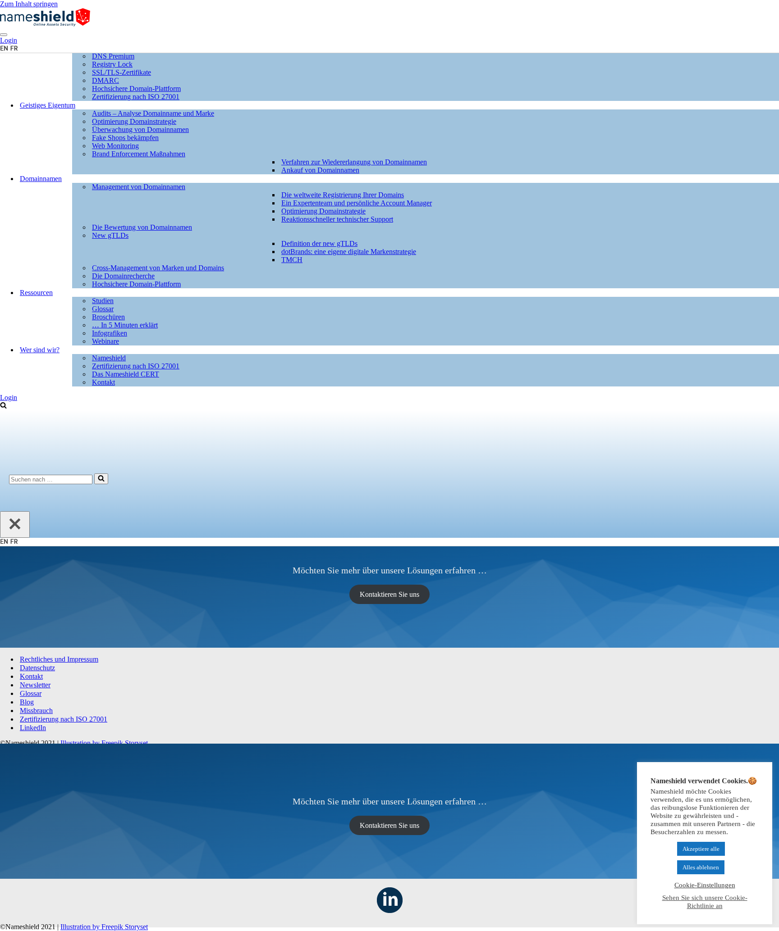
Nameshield (109, 358)
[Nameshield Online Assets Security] (45, 24)
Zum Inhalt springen (29, 4)
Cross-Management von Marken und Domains (158, 268)
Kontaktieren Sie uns (389, 594)
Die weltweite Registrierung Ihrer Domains (342, 195)
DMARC (105, 80)
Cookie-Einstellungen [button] (704, 885)
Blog (27, 702)
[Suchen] (3, 406)
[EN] (4, 541)
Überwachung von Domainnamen (140, 129)
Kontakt (103, 382)
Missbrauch (36, 710)
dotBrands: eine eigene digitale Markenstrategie (348, 251)
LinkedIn (33, 727)
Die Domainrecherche (123, 276)
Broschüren (108, 317)
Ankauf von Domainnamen (320, 170)
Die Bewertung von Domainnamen (142, 227)
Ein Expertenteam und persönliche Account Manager (356, 203)
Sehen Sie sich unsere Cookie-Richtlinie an (704, 901)
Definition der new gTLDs (319, 243)
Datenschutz (37, 668)
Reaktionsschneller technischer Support (337, 219)
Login (8, 397)
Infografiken (109, 333)
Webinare (105, 341)
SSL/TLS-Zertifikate (121, 72)
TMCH (291, 259)
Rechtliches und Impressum (59, 659)
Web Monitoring (115, 146)
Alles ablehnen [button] (701, 867)
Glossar (103, 309)
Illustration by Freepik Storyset (104, 743)
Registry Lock (112, 64)
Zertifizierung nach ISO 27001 (135, 96)
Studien (103, 300)
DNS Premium (113, 56)
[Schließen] (15, 524)
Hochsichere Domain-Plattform (136, 88)
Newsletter (35, 685)
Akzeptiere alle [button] (701, 848)
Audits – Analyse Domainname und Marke (153, 113)
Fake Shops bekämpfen (125, 137)
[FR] (14, 541)
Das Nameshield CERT (125, 374)
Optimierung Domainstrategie (134, 121)
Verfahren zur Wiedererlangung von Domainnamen (354, 162)
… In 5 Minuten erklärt (125, 325)
